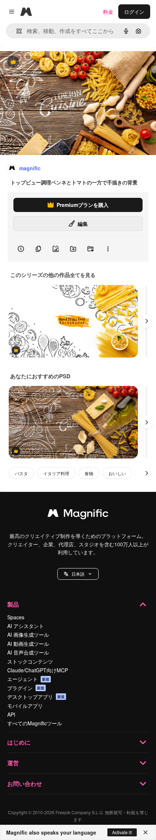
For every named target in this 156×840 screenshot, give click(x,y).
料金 (108, 11)
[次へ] (146, 321)
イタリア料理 (56, 473)
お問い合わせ (24, 783)
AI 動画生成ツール (28, 643)
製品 (13, 604)
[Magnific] (78, 514)
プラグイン (25, 688)
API (11, 714)
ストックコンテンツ (30, 661)
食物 (89, 473)
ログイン (134, 11)
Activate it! (122, 832)
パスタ (21, 473)
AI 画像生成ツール (28, 634)
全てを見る (82, 274)
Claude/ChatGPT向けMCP (37, 670)
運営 (13, 763)
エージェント (28, 678)
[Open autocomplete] (16, 31)
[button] (78, 574)
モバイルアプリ (25, 705)
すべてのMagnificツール (34, 723)
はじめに (18, 742)
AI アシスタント (25, 625)
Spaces (15, 617)
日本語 (78, 574)
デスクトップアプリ (36, 696)
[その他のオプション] (107, 248)
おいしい (117, 473)
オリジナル (49, 62)
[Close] (145, 832)
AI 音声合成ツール (28, 652)
